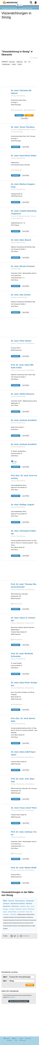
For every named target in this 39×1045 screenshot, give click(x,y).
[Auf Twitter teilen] (15, 936)
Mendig (25, 909)
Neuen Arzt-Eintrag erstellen (19, 1001)
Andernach (6, 903)
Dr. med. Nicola (23, 266)
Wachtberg (22, 906)
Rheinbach (29, 903)
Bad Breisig (19, 909)
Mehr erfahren (11, 997)
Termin (29, 115)
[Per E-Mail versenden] (21, 936)
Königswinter (30, 901)
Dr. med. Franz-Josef (24, 808)
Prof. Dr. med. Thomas (24, 585)
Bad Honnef (15, 906)
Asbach (5, 911)
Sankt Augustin (20, 901)
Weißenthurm (31, 909)
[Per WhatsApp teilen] (18, 936)
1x (15, 461)
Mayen (28, 906)
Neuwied (11, 901)
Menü (20, 5)
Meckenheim (7, 906)
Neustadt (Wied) (12, 911)
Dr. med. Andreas (24, 420)
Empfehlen (19, 115)
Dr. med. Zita (20, 295)
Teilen (5, 936)
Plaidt (27, 911)
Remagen (5, 909)
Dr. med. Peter (21, 341)
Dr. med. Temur (22, 127)
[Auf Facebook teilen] (12, 936)
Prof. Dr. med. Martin (23, 867)
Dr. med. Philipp (22, 504)
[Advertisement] (19, 77)
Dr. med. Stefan (22, 394)
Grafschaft (12, 909)
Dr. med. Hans (21, 240)
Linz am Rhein (21, 911)
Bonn (5, 901)
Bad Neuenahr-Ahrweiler (18, 903)
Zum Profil (24, 118)
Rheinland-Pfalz (23, 8)
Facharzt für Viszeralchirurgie (9, 8)
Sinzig (30, 8)
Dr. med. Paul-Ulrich (23, 155)
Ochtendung (13, 914)
